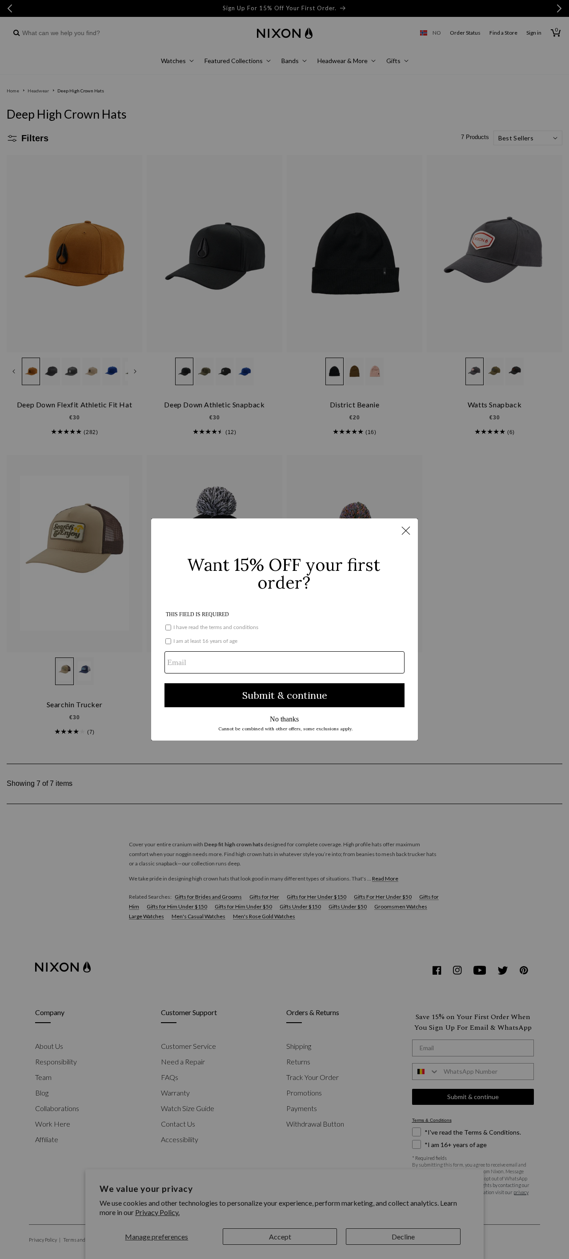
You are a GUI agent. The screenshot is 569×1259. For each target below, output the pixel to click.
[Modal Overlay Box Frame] (284, 629)
